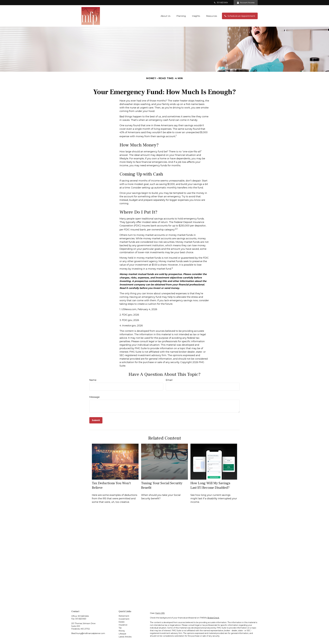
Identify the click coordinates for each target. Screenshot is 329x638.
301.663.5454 (222, 2)
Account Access (247, 2)
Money (122, 631)
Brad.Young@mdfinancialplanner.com (88, 633)
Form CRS (160, 613)
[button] (165, 15)
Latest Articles (125, 637)
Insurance (123, 625)
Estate (122, 622)
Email (169, 380)
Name (92, 380)
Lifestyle (122, 634)
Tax (120, 628)
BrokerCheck (213, 618)
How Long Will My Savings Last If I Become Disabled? (210, 485)
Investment (124, 619)
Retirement (124, 616)
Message (94, 397)
